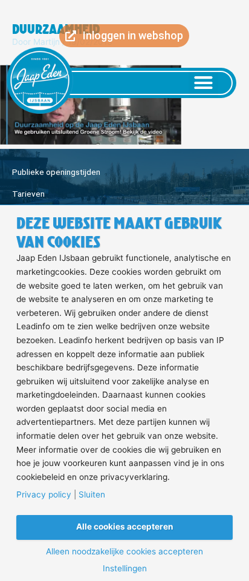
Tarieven (28, 194)
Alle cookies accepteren (124, 526)
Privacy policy (43, 495)
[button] (204, 83)
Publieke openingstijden (56, 172)
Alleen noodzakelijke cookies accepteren (124, 552)
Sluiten (92, 495)
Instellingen (125, 569)
